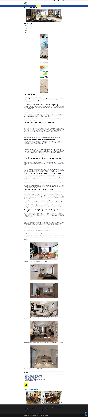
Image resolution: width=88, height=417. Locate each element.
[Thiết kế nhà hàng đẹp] (25, 3)
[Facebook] (86, 413)
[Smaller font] (61, 0)
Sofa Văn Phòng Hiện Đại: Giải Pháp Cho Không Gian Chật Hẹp (33, 376)
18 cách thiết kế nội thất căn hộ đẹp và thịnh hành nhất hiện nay (33, 375)
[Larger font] (60, 0)
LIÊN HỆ (26, 30)
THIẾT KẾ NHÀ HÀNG (28, 27)
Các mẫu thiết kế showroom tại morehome (30, 378)
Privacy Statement (41, 415)
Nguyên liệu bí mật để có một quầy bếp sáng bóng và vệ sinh (33, 379)
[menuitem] (26, 6)
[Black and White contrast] (58, 0)
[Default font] (63, 0)
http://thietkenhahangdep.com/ (33, 415)
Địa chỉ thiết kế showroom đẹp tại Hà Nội (30, 380)
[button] (62, 3)
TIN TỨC (26, 28)
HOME (26, 25)
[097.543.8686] (86, 415)
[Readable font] (62, 0)
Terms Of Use (46, 415)
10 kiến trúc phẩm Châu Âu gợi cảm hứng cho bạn (32, 377)
